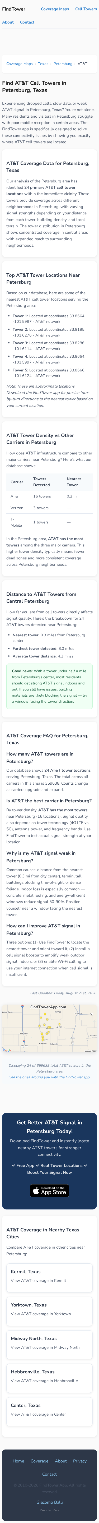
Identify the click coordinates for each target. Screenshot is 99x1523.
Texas (43, 63)
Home (18, 1461)
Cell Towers (86, 9)
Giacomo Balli (49, 1502)
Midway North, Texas (34, 1338)
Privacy (80, 1461)
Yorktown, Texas (29, 1305)
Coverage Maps (55, 9)
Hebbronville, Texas (33, 1372)
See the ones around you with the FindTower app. (49, 1077)
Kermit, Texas (26, 1271)
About (8, 22)
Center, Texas (26, 1405)
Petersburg (63, 63)
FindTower (13, 9)
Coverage (40, 1461)
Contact (27, 22)
